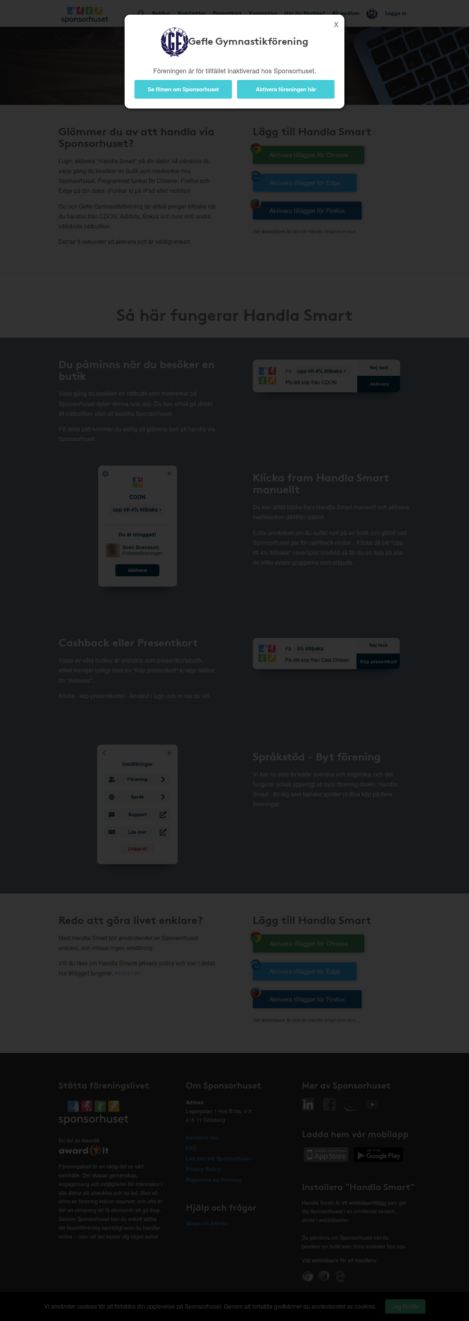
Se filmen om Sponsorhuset (183, 89)
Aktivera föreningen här (286, 89)
